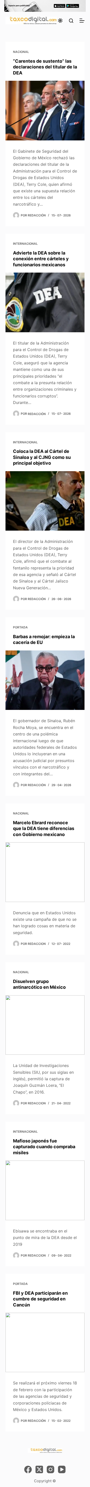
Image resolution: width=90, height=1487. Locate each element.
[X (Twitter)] (39, 1469)
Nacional (21, 52)
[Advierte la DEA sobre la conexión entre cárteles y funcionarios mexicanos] (45, 302)
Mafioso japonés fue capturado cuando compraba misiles (44, 1146)
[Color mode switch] (60, 20)
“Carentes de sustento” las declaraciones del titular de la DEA (45, 66)
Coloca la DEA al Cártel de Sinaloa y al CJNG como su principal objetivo (42, 457)
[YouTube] (62, 1469)
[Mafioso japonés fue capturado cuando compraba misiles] (45, 1190)
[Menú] (82, 20)
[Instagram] (50, 1469)
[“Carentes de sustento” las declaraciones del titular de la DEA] (45, 110)
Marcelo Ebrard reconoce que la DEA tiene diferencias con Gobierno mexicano (43, 828)
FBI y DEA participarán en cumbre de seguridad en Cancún (40, 1298)
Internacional (25, 243)
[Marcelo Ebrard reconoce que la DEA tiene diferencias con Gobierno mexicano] (45, 872)
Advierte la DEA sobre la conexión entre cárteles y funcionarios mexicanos (41, 258)
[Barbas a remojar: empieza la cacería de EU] (45, 680)
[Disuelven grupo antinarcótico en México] (45, 1025)
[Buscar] (71, 21)
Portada (20, 627)
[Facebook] (28, 1469)
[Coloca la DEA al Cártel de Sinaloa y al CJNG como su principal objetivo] (45, 501)
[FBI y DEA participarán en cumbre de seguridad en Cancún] (45, 1342)
